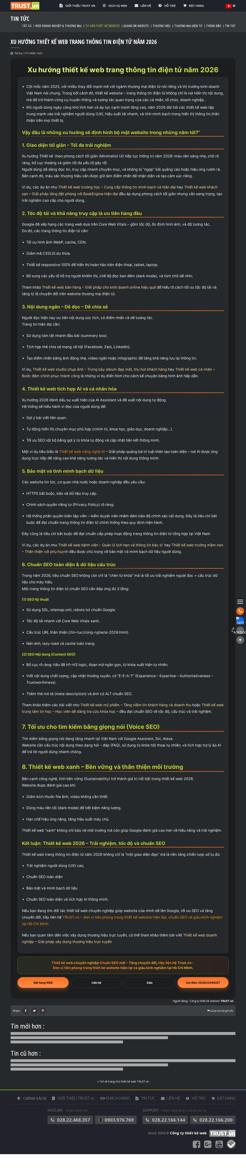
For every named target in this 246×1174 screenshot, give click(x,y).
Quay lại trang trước (221, 1010)
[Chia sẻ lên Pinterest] (43, 1010)
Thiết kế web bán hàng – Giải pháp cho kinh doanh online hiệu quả (98, 287)
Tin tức (230, 26)
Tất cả (27, 26)
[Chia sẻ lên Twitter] (34, 1010)
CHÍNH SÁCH (34, 1098)
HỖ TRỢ (169, 6)
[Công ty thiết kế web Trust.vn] (25, 5)
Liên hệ (96, 982)
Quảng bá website (136, 26)
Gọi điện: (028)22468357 (203, 982)
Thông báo (213, 26)
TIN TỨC (148, 1098)
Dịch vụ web (118, 6)
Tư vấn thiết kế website (102, 26)
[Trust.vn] (221, 1133)
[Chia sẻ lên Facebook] (25, 1010)
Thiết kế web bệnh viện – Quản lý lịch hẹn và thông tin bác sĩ (110, 545)
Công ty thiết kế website (212, 1001)
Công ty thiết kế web (188, 1133)
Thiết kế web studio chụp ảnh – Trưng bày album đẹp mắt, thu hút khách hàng (99, 369)
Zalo (150, 982)
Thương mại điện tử (188, 26)
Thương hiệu (161, 26)
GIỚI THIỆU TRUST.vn (80, 6)
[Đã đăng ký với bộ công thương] (231, 1144)
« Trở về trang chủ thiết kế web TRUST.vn (123, 1081)
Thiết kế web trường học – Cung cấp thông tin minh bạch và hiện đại (116, 187)
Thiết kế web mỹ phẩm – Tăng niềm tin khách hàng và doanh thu (135, 705)
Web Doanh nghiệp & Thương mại (58, 26)
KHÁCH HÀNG (118, 1098)
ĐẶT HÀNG (196, 6)
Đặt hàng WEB (43, 982)
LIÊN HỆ (145, 6)
